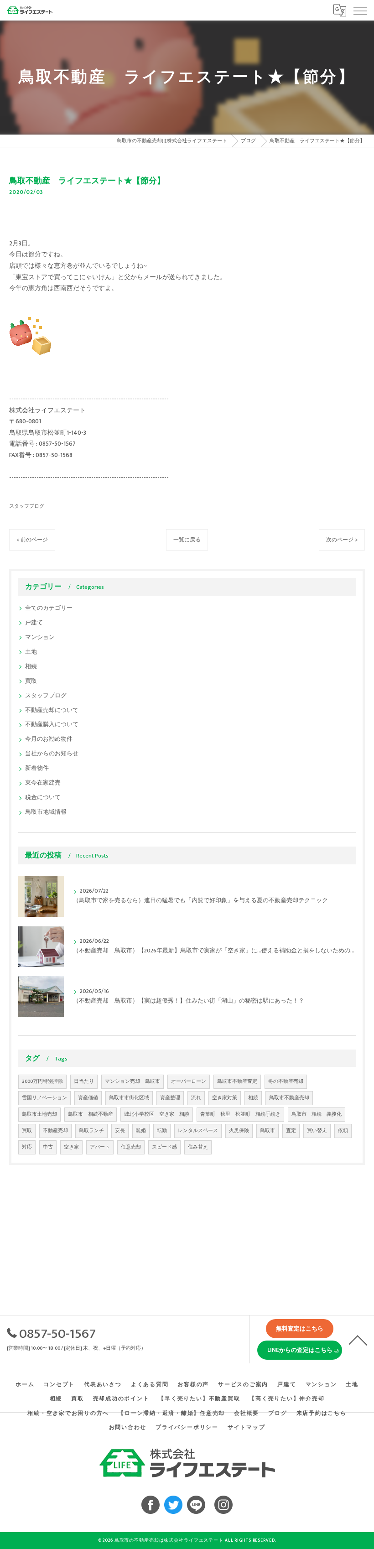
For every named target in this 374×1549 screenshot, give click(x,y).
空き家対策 (224, 1098)
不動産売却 (55, 1131)
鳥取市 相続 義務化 (316, 1114)
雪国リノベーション (44, 1098)
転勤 (162, 1131)
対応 (27, 1147)
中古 (48, 1147)
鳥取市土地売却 (39, 1114)
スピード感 (164, 1147)
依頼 (343, 1131)
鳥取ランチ (91, 1131)
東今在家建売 (43, 783)
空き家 (71, 1147)
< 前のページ (32, 540)
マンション (40, 637)
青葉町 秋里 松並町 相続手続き (240, 1114)
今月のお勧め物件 (49, 739)
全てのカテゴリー (49, 608)
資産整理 (170, 1098)
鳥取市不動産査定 (237, 1081)
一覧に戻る (187, 540)
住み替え (198, 1147)
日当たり (84, 1081)
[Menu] (359, 10)
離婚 (141, 1131)
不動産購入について (51, 724)
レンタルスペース (198, 1131)
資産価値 (88, 1098)
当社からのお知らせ (51, 754)
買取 (31, 681)
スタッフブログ (26, 506)
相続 (31, 666)
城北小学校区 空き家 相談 (156, 1114)
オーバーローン (188, 1081)
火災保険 (239, 1131)
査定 (291, 1131)
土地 (31, 652)
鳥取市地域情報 (46, 812)
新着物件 (37, 768)
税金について (43, 797)
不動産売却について (51, 710)
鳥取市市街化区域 (129, 1098)
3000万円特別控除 (42, 1081)
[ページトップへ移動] (358, 1340)
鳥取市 (267, 1131)
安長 (120, 1131)
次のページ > (342, 540)
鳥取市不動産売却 (289, 1098)
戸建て (34, 623)
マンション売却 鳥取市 (132, 1081)
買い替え (317, 1131)
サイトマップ (246, 1427)
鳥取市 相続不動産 (90, 1114)
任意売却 (131, 1147)
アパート (100, 1147)
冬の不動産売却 (285, 1081)
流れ (196, 1098)
